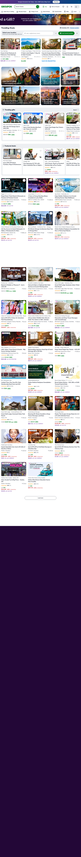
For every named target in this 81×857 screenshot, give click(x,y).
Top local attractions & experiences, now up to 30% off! (18, 103)
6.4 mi (24, 353)
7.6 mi (24, 483)
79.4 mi (24, 417)
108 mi (51, 321)
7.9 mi (51, 288)
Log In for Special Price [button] (49, 61)
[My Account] (77, 6)
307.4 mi (77, 200)
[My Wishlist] (63, 6)
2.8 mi (78, 386)
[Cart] (71, 6)
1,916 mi (51, 200)
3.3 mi (51, 353)
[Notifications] (67, 6)
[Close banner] (79, 2)
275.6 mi (51, 232)
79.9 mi (78, 351)
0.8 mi (24, 288)
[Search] (37, 6)
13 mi (51, 417)
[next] (79, 11)
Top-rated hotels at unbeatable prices (49, 102)
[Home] (6, 7)
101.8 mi (77, 288)
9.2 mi (24, 321)
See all (75, 110)
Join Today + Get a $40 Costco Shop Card (69, 82)
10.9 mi (51, 450)
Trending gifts (10, 110)
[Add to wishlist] (17, 40)
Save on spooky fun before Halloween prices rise (50, 82)
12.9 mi (24, 450)
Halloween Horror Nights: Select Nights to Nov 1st (69, 102)
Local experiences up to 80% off (12, 83)
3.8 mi (78, 321)
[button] (10, 51)
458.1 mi (24, 232)
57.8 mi (24, 200)
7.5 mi (78, 417)
